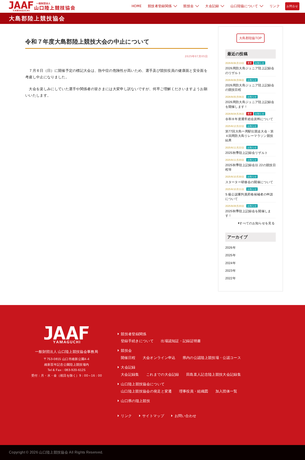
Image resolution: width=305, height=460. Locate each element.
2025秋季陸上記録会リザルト (246, 153)
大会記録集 (130, 374)
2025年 (230, 255)
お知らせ (259, 63)
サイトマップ (153, 416)
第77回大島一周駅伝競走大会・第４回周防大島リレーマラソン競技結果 (249, 135)
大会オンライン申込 (159, 358)
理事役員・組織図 (193, 391)
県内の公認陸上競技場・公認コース (212, 358)
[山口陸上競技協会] (40, 6)
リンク (274, 6)
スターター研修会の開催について (249, 182)
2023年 (230, 270)
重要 (249, 63)
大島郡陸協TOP (250, 38)
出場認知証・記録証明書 (181, 341)
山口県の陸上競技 (135, 401)
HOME (137, 6)
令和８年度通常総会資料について (249, 119)
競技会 (188, 6)
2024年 (230, 263)
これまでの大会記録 (162, 374)
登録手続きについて (137, 341)
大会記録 (212, 6)
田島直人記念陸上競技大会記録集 (213, 374)
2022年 (230, 278)
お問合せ (292, 6)
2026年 (230, 247)
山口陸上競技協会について (143, 384)
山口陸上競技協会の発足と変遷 (146, 391)
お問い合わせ (185, 416)
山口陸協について (244, 6)
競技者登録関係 (160, 6)
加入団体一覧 (226, 391)
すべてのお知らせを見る (257, 223)
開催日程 (128, 358)
